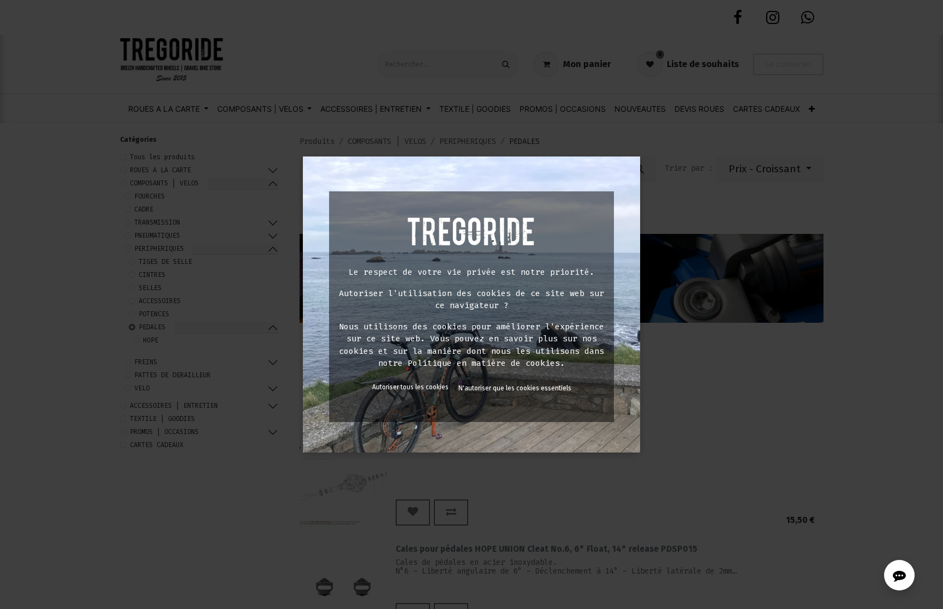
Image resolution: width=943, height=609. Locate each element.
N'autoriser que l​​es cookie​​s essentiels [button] (514, 388)
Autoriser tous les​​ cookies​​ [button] (410, 387)
